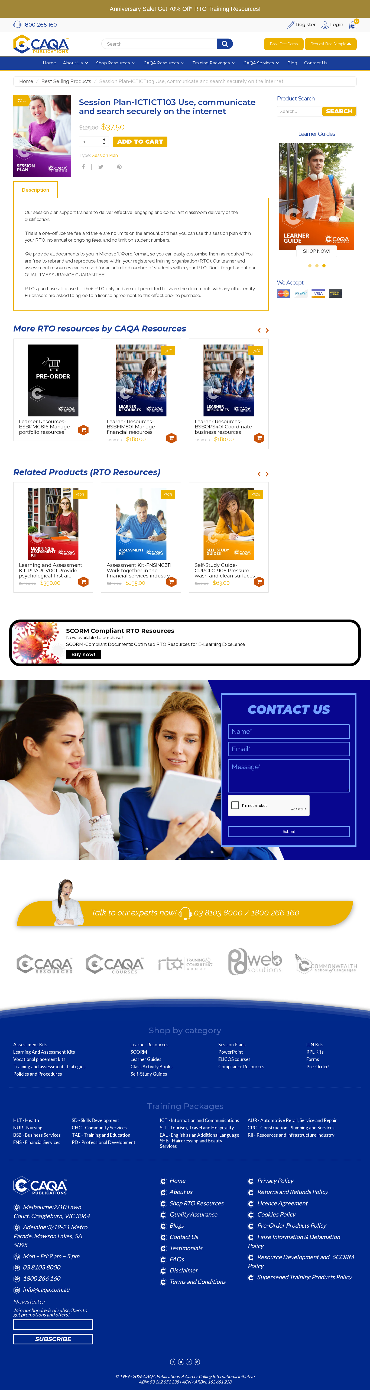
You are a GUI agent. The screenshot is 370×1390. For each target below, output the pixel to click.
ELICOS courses (234, 1059)
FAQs (176, 1259)
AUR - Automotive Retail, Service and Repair (292, 1120)
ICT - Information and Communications (199, 1120)
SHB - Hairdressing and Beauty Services (191, 1143)
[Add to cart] (83, 430)
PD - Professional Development (103, 1142)
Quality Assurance (193, 1214)
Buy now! (84, 654)
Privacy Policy (275, 1180)
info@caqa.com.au (46, 1289)
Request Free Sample (329, 44)
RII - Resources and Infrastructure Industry (291, 1135)
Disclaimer (183, 1270)
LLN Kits (314, 1044)
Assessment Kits (30, 1044)
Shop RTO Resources (196, 1203)
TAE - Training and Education (101, 1135)
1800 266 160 (275, 912)
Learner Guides (146, 1059)
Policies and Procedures (37, 1074)
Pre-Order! (318, 1066)
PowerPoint (230, 1052)
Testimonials (185, 1248)
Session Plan (105, 155)
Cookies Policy (276, 1214)
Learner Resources (149, 1044)
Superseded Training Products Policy (304, 1277)
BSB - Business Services (37, 1135)
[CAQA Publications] (41, 42)
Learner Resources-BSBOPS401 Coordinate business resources (223, 427)
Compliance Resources (241, 1066)
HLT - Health (26, 1120)
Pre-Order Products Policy (291, 1225)
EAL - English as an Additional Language (199, 1135)
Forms (312, 1059)
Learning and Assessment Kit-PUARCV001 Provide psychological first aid (50, 570)
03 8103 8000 (218, 912)
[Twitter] (100, 167)
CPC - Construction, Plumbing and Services (291, 1127)
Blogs (176, 1225)
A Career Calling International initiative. (217, 1376)
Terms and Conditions (197, 1281)
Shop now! (316, 251)
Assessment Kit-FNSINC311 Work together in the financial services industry (139, 570)
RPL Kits (315, 1052)
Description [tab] (35, 190)
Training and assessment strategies (49, 1066)
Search (339, 111)
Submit (289, 831)
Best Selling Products (66, 81)
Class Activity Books (152, 1066)
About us (180, 1191)
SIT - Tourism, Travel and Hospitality (197, 1127)
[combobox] (169, 44)
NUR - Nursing (28, 1127)
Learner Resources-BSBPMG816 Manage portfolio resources (44, 427)
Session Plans (232, 1044)
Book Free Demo (284, 44)
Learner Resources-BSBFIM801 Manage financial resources (131, 427)
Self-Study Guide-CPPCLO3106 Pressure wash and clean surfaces (225, 570)
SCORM (139, 1052)
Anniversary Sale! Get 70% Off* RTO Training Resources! (185, 8)
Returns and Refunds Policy (292, 1191)
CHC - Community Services (99, 1127)
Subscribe (53, 1339)
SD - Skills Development (95, 1120)
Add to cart (140, 141)
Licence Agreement (282, 1203)
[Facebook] (82, 167)
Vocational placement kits (39, 1059)
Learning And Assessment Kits (44, 1052)
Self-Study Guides (149, 1074)
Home (26, 81)
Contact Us (183, 1236)
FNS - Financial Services (36, 1142)
